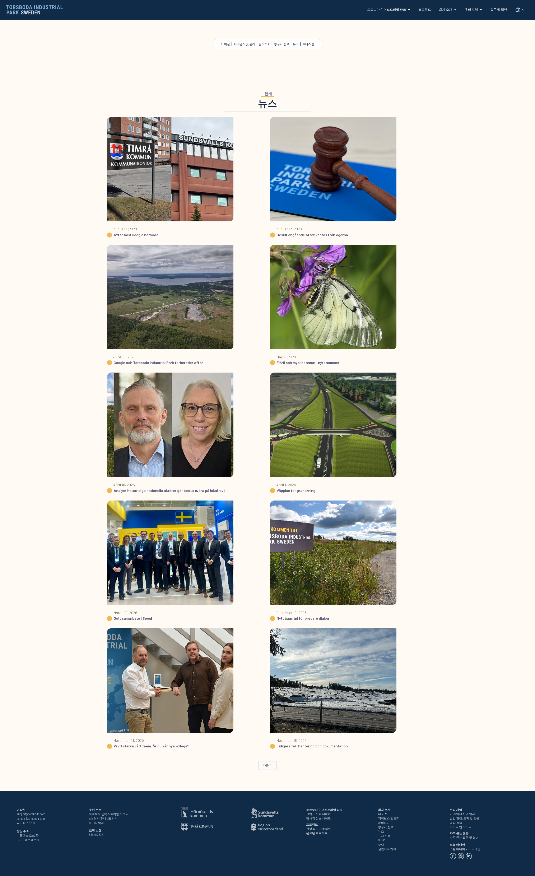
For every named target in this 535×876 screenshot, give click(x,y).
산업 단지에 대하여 (318, 814)
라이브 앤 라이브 (460, 827)
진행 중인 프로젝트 (318, 828)
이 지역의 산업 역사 (462, 814)
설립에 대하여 (387, 849)
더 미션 (225, 44)
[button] (388, 9)
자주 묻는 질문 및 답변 (464, 837)
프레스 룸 (308, 44)
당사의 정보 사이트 (318, 818)
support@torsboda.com (31, 814)
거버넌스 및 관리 (244, 44)
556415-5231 (96, 834)
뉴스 (296, 44)
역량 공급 (456, 822)
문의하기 (264, 44)
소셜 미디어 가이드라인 (465, 849)
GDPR (381, 840)
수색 (381, 844)
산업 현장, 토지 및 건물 (464, 818)
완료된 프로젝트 (316, 833)
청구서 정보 (281, 44)
